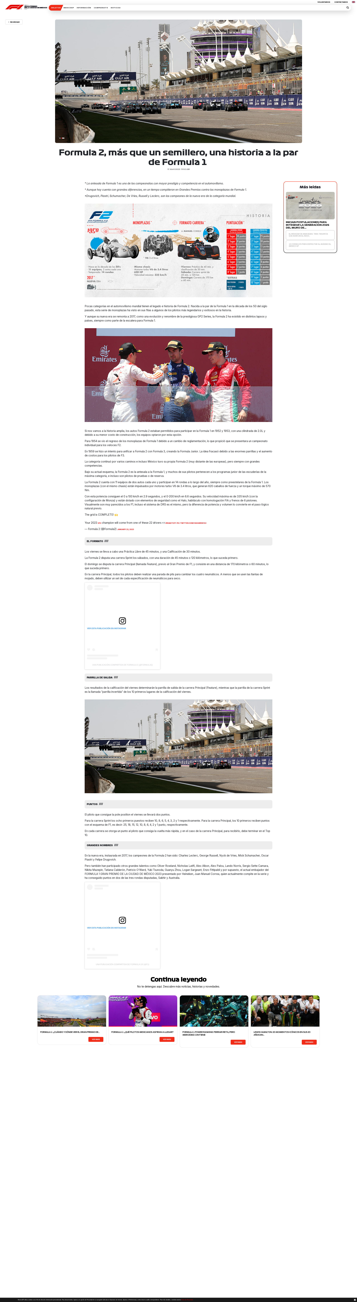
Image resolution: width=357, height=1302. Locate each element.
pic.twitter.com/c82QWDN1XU (191, 523)
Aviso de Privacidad (187, 1299)
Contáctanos (341, 2)
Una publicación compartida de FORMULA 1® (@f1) (122, 964)
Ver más (96, 1039)
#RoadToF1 (171, 523)
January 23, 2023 (125, 529)
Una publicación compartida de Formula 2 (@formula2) (122, 665)
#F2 (99, 523)
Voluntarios (324, 2)
